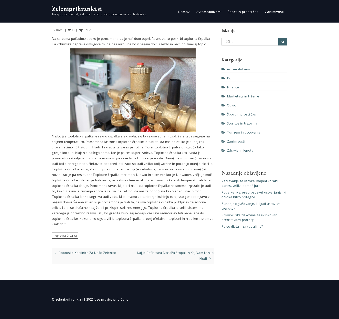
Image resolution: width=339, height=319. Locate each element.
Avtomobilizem (208, 12)
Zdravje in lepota (240, 150)
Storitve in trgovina (242, 123)
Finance (233, 87)
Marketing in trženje (243, 96)
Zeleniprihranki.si (77, 9)
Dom (59, 30)
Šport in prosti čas (243, 12)
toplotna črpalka (65, 235)
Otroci (232, 105)
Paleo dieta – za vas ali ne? (242, 226)
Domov (184, 12)
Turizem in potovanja (244, 132)
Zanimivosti (274, 12)
